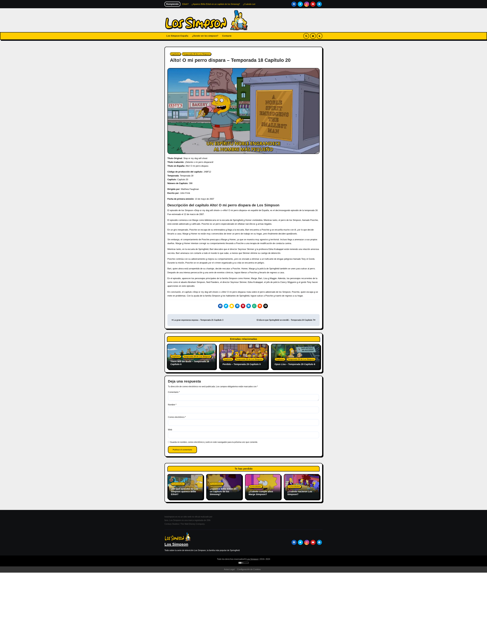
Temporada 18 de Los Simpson (196, 54)
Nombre (172, 405)
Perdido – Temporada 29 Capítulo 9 (242, 364)
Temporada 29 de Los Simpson (249, 359)
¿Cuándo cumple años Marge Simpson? (261, 493)
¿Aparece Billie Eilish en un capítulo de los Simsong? (223, 492)
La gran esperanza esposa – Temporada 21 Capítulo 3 (198, 320)
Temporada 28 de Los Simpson (197, 356)
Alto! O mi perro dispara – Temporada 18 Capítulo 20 (230, 60)
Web (170, 430)
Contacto (227, 36)
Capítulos (175, 54)
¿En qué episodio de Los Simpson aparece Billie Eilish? (184, 492)
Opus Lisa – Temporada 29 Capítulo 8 (295, 364)
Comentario (174, 392)
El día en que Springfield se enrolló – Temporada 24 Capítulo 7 (285, 320)
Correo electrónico (177, 417)
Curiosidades (178, 484)
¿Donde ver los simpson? (205, 36)
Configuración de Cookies (249, 569)
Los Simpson (176, 544)
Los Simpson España (177, 36)
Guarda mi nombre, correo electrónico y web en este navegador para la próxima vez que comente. (214, 442)
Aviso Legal (229, 569)
